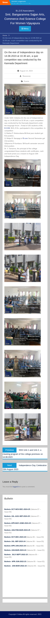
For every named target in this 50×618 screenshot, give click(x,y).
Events (26, 81)
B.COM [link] (7, 128)
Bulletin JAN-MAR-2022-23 (15, 566)
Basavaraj (26, 76)
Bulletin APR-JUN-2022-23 (15, 561)
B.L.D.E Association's (25, 11)
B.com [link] (25, 138)
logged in (16, 487)
